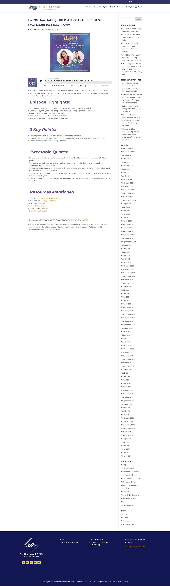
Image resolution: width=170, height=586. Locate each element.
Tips (124, 502)
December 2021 (128, 273)
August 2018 (127, 404)
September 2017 (128, 435)
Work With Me (115, 7)
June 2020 (126, 335)
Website (42, 203)
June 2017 (126, 446)
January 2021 (127, 311)
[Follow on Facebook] (23, 562)
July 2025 (126, 159)
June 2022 (126, 252)
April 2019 (126, 383)
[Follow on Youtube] (35, 562)
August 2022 (127, 245)
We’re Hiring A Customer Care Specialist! (131, 108)
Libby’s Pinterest (49, 201)
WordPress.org (128, 524)
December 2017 (128, 425)
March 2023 (127, 221)
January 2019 (127, 390)
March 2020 (127, 345)
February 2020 (128, 349)
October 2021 (127, 280)
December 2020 (128, 314)
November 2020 (128, 318)
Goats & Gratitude (129, 475)
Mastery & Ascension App (135, 547)
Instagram (43, 206)
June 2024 (126, 169)
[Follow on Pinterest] (31, 562)
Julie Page (126, 106)
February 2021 (128, 307)
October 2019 (127, 363)
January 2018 (127, 421)
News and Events (129, 482)
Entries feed (127, 517)
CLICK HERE (50, 230)
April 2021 (126, 300)
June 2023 (126, 211)
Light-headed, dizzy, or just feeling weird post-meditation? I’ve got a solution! (131, 134)
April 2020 (126, 342)
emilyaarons (35, 29)
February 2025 (128, 166)
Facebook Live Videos (131, 471)
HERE (85, 220)
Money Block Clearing (131, 478)
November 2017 (128, 428)
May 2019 (126, 380)
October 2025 (127, 155)
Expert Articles (128, 468)
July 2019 (125, 373)
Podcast (97, 7)
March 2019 (126, 387)
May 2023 (126, 214)
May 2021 (126, 297)
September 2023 (129, 200)
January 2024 (127, 186)
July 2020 (126, 331)
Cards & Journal (96, 539)
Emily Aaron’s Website (38, 211)
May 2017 (126, 449)
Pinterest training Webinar (51, 198)
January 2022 (127, 269)
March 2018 (126, 414)
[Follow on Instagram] (27, 562)
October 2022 (127, 238)
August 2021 (127, 287)
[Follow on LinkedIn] (39, 562)
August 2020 (127, 328)
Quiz (105, 7)
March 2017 (126, 456)
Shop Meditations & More (136, 539)
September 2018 (128, 401)
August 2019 (127, 370)
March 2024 (127, 179)
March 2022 (127, 262)
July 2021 (125, 290)
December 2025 (128, 148)
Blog (124, 465)
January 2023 (127, 228)
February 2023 (128, 224)
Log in (124, 514)
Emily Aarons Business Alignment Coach (72, 582)
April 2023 (126, 217)
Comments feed (128, 521)
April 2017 (126, 453)
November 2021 (128, 276)
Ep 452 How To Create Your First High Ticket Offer (131, 37)
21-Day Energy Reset (134, 7)
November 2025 (128, 152)
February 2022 (128, 266)
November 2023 (128, 193)
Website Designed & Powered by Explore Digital (109, 582)
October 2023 (127, 197)
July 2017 (125, 442)
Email (45, 208)
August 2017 (127, 439)
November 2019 (128, 359)
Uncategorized (128, 505)
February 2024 (128, 183)
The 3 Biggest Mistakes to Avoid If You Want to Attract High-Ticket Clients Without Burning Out (132, 69)
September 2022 (129, 242)
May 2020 (126, 338)
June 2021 (126, 293)
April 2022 (126, 259)
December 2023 (128, 190)
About (87, 7)
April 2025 (126, 162)
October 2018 (127, 397)
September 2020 (129, 325)
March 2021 (126, 304)
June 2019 (126, 376)
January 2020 (127, 352)
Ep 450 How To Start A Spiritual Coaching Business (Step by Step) (131, 57)
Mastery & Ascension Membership (98, 543)
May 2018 (126, 408)
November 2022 (128, 235)
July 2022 (126, 249)
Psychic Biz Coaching (130, 495)
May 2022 (126, 255)
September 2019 (128, 366)
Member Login (136, 2)
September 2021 (128, 283)
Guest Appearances (69, 542)
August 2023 (127, 204)
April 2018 (126, 411)
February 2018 (128, 418)
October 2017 (127, 432)
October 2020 (127, 321)
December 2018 (128, 394)
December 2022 (128, 231)
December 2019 (128, 356)
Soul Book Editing (129, 498)
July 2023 (126, 207)
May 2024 (126, 173)
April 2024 (126, 176)
